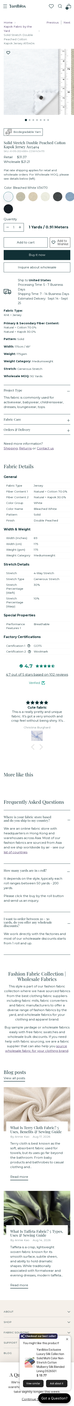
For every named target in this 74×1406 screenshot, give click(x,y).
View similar (33, 1383)
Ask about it (56, 1383)
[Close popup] (67, 1339)
